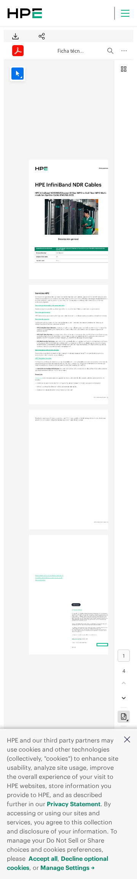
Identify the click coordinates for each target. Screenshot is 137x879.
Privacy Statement (73, 804)
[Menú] (125, 13)
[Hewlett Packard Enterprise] (25, 13)
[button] (127, 740)
